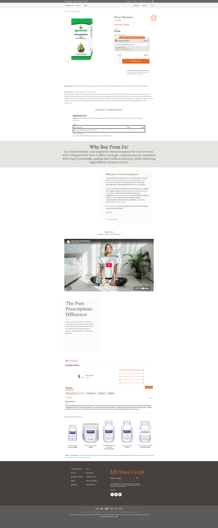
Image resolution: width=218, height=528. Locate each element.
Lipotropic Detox (127, 445)
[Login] (149, 1)
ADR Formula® (72, 445)
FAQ (87, 469)
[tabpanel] (109, 403)
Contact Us (100, 234)
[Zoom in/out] (1, 520)
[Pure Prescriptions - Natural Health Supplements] (109, 5)
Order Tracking (143, 1)
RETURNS (89, 473)
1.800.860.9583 (68, 1)
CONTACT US (90, 477)
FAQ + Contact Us (107, 512)
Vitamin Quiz (69, 5)
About (144, 5)
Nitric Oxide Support (90, 445)
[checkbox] (111, 393)
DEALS (73, 473)
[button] (152, 1)
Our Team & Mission (95, 512)
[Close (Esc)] (16, 520)
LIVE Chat (108, 234)
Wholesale (127, 512)
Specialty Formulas (74, 11)
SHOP (73, 481)
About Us (86, 512)
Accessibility (135, 512)
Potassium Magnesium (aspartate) (108, 446)
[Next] (153, 436)
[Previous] (64, 436)
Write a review (149, 387)
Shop (85, 5)
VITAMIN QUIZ (76, 469)
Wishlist (135, 1)
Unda (118, 20)
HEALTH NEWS (91, 481)
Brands (136, 5)
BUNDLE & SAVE (77, 477)
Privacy (116, 512)
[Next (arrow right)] (6, 525)
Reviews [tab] (69, 388)
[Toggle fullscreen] (6, 520)
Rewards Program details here (81, 457)
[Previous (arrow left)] (1, 525)
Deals (78, 5)
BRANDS (74, 485)
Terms (121, 512)
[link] (112, 494)
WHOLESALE (90, 485)
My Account (128, 1)
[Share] (11, 520)
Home (66, 11)
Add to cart (136, 61)
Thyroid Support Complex (145, 445)
